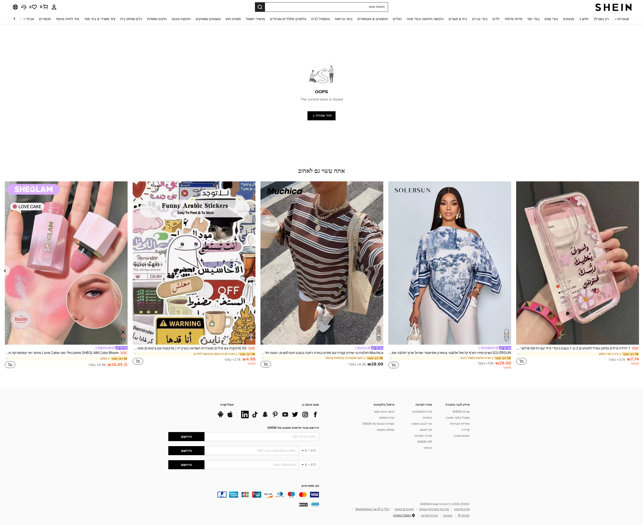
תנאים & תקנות (404, 509)
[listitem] (577, 275)
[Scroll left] (20, 19)
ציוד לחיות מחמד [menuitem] (67, 19)
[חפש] (260, 7)
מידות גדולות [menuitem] (513, 19)
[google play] (220, 416)
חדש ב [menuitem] (583, 19)
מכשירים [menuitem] (45, 19)
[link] (44, 7)
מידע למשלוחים (422, 411)
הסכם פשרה (462, 436)
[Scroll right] (14, 19)
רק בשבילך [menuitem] (601, 19)
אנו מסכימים (310, 486)
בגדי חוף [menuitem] (533, 19)
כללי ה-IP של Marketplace (372, 509)
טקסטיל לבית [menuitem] (320, 19)
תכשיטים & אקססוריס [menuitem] (372, 19)
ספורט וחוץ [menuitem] (233, 19)
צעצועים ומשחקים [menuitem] (208, 19)
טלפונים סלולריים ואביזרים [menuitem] (288, 19)
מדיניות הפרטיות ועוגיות (434, 509)
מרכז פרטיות (462, 509)
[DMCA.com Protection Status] (303, 504)
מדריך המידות (423, 436)
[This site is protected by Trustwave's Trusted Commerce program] (315, 504)
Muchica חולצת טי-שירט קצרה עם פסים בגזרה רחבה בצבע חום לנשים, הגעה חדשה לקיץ (321, 353)
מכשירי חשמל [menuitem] (255, 19)
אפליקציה (227, 404)
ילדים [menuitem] (496, 19)
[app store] (230, 416)
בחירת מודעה (429, 515)
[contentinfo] (243, 495)
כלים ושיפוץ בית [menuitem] (131, 19)
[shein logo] (613, 7)
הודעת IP (464, 515)
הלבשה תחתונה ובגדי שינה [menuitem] (425, 19)
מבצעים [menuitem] (568, 19)
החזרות (427, 417)
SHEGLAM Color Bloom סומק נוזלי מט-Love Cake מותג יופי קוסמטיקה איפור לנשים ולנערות (66, 353)
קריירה (465, 430)
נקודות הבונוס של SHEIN (378, 424)
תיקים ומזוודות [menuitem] (157, 19)
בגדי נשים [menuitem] (551, 19)
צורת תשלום (386, 417)
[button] (24, 7)
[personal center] (54, 7)
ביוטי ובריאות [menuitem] (343, 19)
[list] (279, 414)
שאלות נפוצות (385, 430)
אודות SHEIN (461, 411)
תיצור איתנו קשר (384, 411)
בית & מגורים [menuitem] (458, 19)
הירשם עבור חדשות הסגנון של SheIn (293, 428)
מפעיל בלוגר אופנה (458, 417)
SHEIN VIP (424, 442)
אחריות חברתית (460, 424)
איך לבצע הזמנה (421, 424)
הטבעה (448, 515)
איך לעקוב (425, 430)
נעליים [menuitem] (397, 19)
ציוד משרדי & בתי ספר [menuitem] (99, 19)
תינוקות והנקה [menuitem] (181, 19)
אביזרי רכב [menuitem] (26, 19)
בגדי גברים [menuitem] (480, 19)
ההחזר (427, 448)
